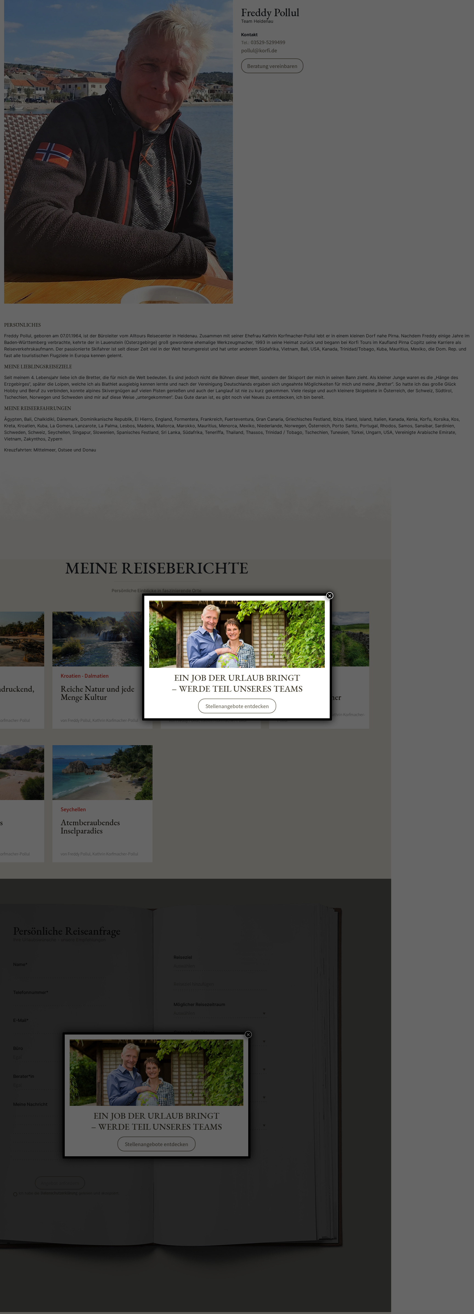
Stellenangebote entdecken (237, 706)
